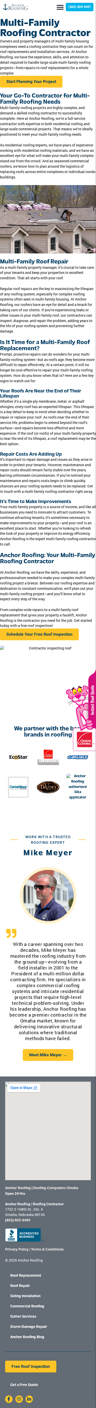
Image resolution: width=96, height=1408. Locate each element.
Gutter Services (23, 1317)
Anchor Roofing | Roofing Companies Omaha (41, 1188)
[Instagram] (19, 1399)
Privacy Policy (17, 1250)
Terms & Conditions (47, 1250)
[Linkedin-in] (29, 1399)
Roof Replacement (25, 1276)
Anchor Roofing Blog (27, 1337)
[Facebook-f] (9, 1399)
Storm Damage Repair (28, 1327)
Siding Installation (25, 1296)
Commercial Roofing (27, 1306)
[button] (60, 7)
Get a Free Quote (24, 1385)
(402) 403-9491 (17, 1220)
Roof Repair (20, 1286)
